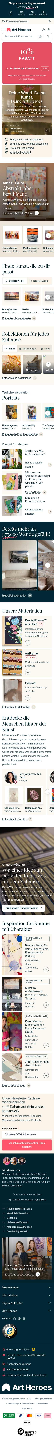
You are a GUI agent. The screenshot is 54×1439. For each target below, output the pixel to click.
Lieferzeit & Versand (17, 1222)
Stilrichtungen (29, 348)
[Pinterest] (19, 1319)
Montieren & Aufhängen (19, 1226)
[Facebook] (24, 1319)
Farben (47, 348)
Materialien (10, 1295)
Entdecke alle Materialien (16, 707)
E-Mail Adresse (10, 1128)
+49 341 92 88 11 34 (22, 1199)
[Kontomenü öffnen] (43, 30)
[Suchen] (48, 36)
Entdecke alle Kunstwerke (16, 318)
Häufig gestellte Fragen (19, 1208)
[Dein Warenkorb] (49, 30)
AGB (29, 1398)
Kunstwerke (10, 1287)
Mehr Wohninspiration (14, 595)
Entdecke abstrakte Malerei (18, 213)
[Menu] (4, 30)
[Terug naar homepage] (19, 30)
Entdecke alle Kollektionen (16, 378)
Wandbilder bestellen (18, 1213)
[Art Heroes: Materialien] (50, 1295)
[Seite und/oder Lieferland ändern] (50, 21)
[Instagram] (14, 1319)
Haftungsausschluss (43, 1398)
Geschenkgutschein (17, 1231)
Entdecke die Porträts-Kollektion (20, 434)
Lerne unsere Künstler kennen (21, 908)
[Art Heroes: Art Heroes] (50, 1310)
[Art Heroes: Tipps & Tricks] (50, 1303)
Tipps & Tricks (12, 1303)
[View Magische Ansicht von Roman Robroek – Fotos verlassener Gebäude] (27, 553)
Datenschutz (42, 1403)
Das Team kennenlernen (19, 1274)
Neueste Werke (40, 280)
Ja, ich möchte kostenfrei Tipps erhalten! (27, 1145)
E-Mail (42, 1199)
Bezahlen (12, 1217)
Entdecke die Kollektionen (28, 68)
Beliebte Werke (16, 280)
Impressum (27, 1408)
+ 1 (47, 130)
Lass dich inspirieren (13, 1085)
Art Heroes (9, 1310)
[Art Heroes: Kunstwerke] (50, 1287)
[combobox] (19, 36)
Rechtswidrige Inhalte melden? (20, 1403)
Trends (11, 348)
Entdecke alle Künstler (14, 819)
